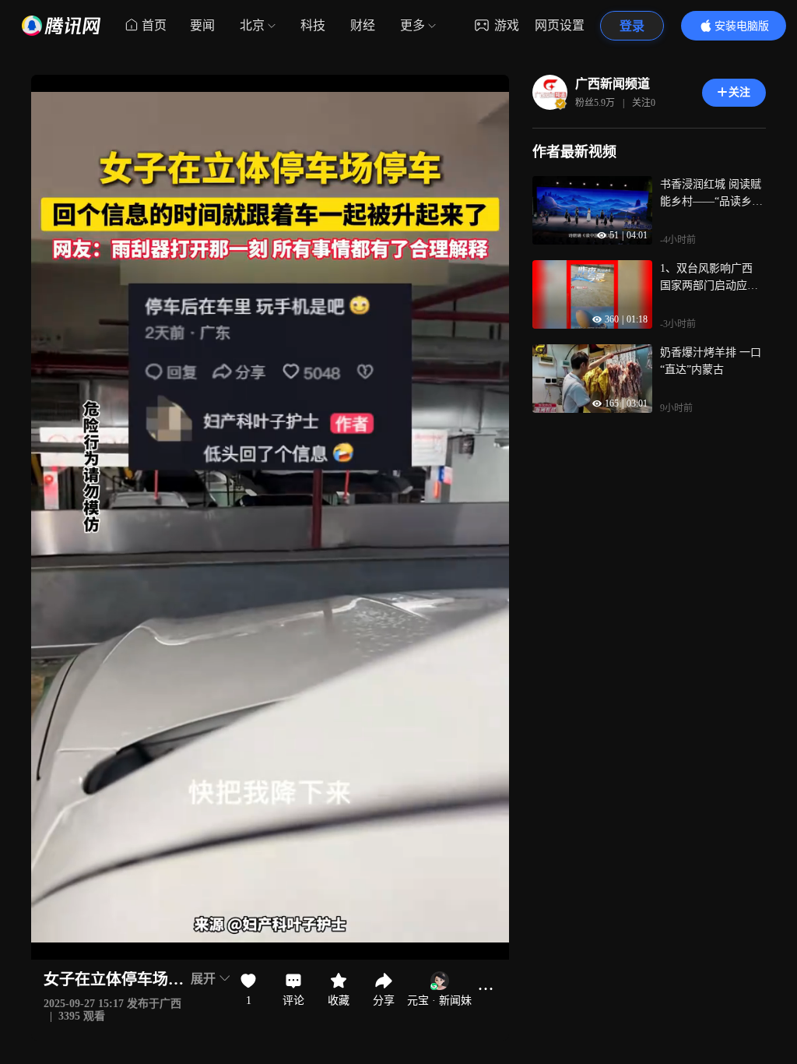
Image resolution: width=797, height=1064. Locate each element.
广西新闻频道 (612, 83)
